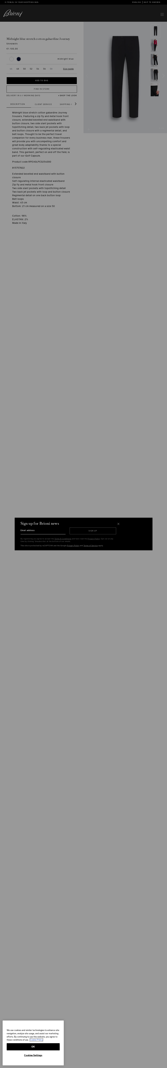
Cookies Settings (33, 1055)
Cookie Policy (36, 1040)
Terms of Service (91, 546)
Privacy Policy (94, 539)
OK (33, 1046)
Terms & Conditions (62, 539)
